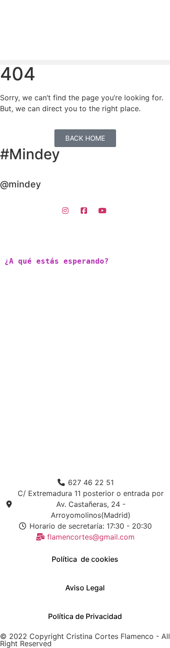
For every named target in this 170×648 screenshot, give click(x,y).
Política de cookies (85, 559)
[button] (85, 62)
